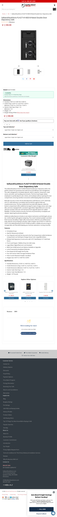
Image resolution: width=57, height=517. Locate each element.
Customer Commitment (9, 440)
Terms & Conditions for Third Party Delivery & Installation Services (21, 453)
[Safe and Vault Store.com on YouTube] (5, 485)
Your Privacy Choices (22, 494)
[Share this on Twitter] (23, 78)
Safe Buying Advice (8, 418)
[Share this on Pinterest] (30, 78)
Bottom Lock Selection (10, 134)
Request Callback (41, 513)
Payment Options (8, 377)
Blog (4, 399)
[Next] (38, 66)
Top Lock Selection (9, 127)
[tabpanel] (28, 167)
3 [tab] (29, 301)
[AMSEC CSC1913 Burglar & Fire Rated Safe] (11, 286)
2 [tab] (27, 301)
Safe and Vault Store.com (11, 491)
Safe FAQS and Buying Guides (11, 408)
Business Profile (7, 437)
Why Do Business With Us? (10, 459)
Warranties (6, 393)
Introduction (6, 443)
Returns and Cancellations (10, 390)
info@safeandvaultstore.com (11, 480)
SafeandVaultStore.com (9, 471)
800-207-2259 (31, 1)
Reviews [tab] (9, 311)
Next (52, 291)
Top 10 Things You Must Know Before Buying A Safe (17, 421)
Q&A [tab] (15, 311)
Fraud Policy (6, 374)
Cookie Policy (13, 494)
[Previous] (19, 66)
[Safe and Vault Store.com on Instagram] (7, 485)
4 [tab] (32, 301)
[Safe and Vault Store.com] (28, 5)
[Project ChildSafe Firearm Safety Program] (28, 153)
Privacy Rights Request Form (11, 449)
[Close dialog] (54, 492)
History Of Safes (7, 411)
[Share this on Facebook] (26, 78)
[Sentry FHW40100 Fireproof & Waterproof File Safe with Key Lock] (28, 163)
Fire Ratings (6, 405)
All (8, 13)
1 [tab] (28, 179)
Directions (6, 476)
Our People (6, 446)
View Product (28, 174)
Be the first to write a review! (28, 333)
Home (4, 13)
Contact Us (6, 364)
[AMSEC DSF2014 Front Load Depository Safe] (28, 286)
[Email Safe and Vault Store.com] (10, 485)
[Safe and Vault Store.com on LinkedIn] (8, 485)
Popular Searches (8, 424)
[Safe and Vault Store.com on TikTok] (12, 485)
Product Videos (7, 415)
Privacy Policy (5, 494)
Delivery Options (7, 367)
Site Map (5, 428)
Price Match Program (9, 380)
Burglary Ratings (7, 402)
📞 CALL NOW (41, 509)
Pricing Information (8, 383)
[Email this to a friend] (34, 78)
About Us (5, 433)
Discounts (6, 370)
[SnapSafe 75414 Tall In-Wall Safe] (45, 286)
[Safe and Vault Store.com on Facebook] (3, 485)
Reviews (5, 456)
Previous (5, 291)
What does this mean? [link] (23, 112)
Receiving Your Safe (8, 386)
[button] (53, 513)
